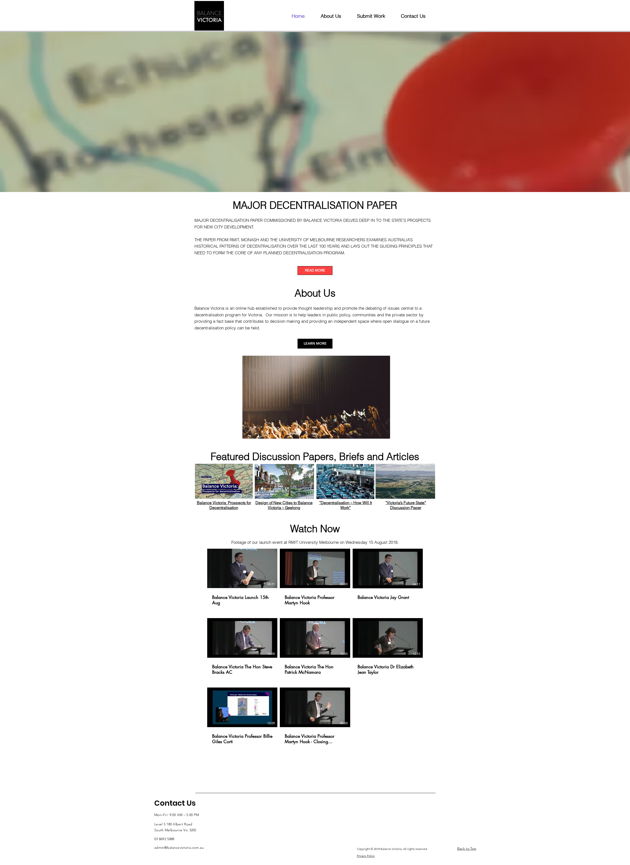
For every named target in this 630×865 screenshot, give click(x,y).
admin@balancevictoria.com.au (179, 847)
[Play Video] (242, 568)
